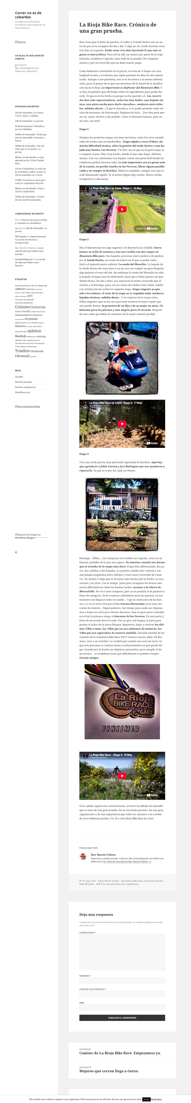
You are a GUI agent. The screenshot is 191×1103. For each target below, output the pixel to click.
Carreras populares (24, 302)
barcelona (39, 289)
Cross (18, 311)
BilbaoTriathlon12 (21, 296)
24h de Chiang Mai (39, 285)
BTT (30, 296)
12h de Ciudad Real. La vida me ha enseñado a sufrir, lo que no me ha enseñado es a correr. (30, 171)
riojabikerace (132, 884)
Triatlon (22, 350)
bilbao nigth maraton (34, 293)
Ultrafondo (37, 351)
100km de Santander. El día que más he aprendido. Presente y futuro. (31, 137)
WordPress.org (22, 392)
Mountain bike (21, 331)
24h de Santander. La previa (29, 121)
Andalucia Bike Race (133, 880)
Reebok (20, 336)
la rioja (29, 323)
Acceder (19, 376)
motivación (37, 326)
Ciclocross (37, 307)
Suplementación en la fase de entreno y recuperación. (30, 239)
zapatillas (33, 356)
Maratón (20, 326)
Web (81, 1002)
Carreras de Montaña (24, 299)
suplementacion (33, 340)
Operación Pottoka (153, 880)
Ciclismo (22, 306)
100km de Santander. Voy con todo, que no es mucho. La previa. (29, 149)
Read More (156, 1099)
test (31, 343)
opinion (34, 330)
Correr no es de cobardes (28, 14)
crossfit (25, 311)
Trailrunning (31, 346)
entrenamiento (23, 314)
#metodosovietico (22, 285)
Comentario (87, 932)
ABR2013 (20, 289)
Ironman (31, 319)
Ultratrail (22, 356)
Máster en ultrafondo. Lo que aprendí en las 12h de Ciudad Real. (29, 160)
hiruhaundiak (20, 319)
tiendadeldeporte (23, 259)
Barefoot (18, 293)
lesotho (35, 322)
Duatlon (42, 312)
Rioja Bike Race (86, 884)
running (41, 336)
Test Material (39, 343)
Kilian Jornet (20, 322)
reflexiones (31, 337)
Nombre (85, 975)
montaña (29, 326)
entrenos (37, 314)
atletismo (31, 289)
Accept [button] (146, 1099)
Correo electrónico (93, 989)
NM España (20, 236)
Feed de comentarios (25, 387)
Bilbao (23, 293)
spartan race (21, 340)
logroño (41, 323)
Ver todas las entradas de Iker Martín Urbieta (126, 861)
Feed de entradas (23, 382)
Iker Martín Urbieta (109, 880)
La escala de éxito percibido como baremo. (29, 251)
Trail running (20, 346)
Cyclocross (35, 311)
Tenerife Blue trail (22, 343)
